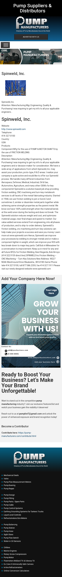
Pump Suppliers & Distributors (32, 8)
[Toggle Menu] (5, 45)
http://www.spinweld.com (14, 129)
